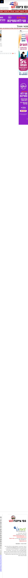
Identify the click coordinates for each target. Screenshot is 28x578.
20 (14, 53)
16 (6, 53)
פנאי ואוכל (24, 13)
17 (8, 53)
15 (4, 53)
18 (10, 53)
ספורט (17, 11)
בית (26, 11)
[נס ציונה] (18, 10)
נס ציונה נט (25, 28)
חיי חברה (6, 11)
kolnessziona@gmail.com (18, 535)
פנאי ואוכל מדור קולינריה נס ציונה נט (12, 28)
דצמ (1, 51)
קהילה (12, 11)
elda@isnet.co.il (22, 541)
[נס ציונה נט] (17, 523)
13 (0, 53)
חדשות (22, 11)
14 (2, 53)
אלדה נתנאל (11, 538)
